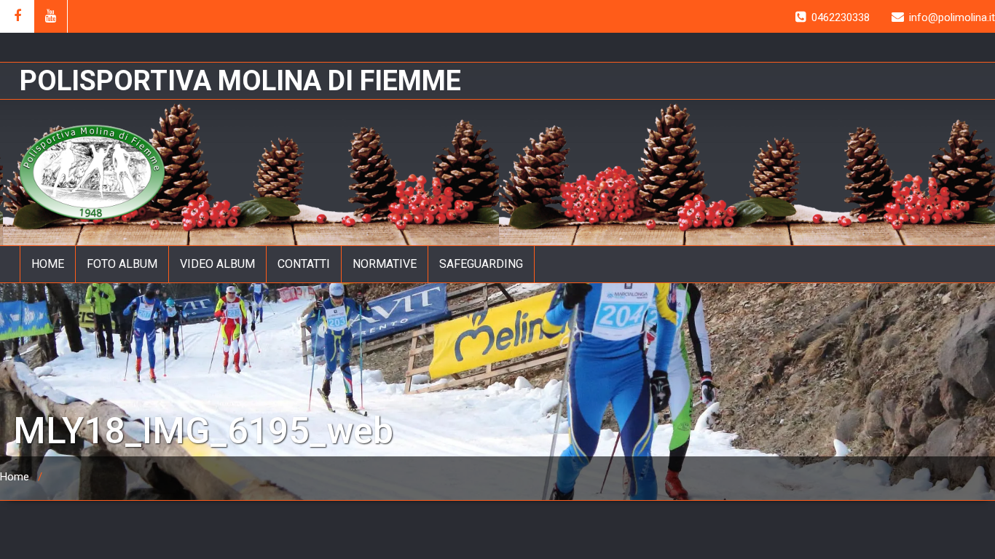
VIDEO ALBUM (217, 264)
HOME (47, 264)
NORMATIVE (385, 264)
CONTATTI (304, 264)
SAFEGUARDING (481, 264)
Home (14, 476)
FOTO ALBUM (122, 264)
